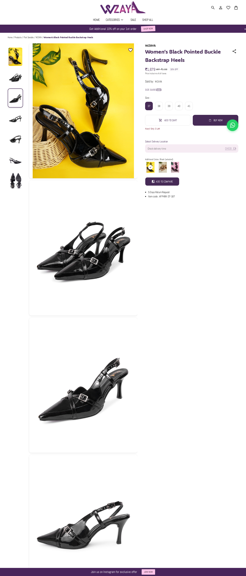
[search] (213, 7)
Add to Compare (164, 181)
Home (10, 37)
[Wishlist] (130, 50)
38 (159, 106)
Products (18, 37)
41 (189, 106)
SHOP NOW (148, 28)
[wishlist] (228, 7)
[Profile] (220, 7)
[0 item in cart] (236, 7)
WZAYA (39, 37)
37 (149, 106)
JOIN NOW (148, 571)
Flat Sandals (29, 37)
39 (169, 106)
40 (179, 106)
